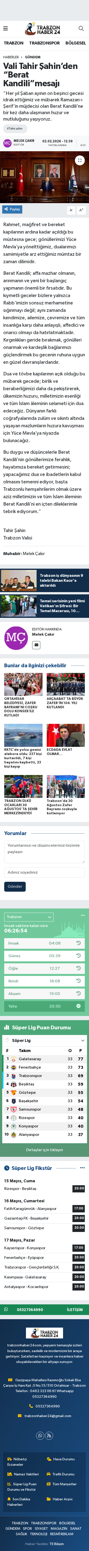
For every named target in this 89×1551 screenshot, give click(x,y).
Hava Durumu (64, 1459)
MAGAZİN (59, 1528)
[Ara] (81, 29)
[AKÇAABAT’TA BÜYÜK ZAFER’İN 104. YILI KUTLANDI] (66, 684)
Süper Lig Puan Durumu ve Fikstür (22, 1486)
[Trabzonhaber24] (42, 28)
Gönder (15, 886)
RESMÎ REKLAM (61, 1534)
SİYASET (41, 1528)
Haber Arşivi (62, 1499)
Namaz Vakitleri (26, 1474)
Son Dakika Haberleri (18, 1502)
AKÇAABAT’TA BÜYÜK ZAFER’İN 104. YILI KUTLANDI (65, 703)
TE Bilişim (56, 1544)
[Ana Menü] (5, 29)
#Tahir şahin (14, 128)
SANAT (76, 1528)
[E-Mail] (36, 645)
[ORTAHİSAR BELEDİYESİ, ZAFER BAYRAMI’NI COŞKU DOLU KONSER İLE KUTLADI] (23, 684)
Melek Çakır (43, 634)
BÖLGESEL (76, 43)
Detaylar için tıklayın (44, 1150)
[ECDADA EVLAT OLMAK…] (66, 735)
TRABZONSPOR (44, 43)
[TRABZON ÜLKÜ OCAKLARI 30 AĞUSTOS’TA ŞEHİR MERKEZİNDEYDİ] (23, 786)
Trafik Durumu (63, 1474)
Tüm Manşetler (64, 1484)
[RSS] (49, 1436)
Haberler (11, 57)
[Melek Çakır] (16, 638)
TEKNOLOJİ (38, 1534)
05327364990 (48, 1406)
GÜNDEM (32, 57)
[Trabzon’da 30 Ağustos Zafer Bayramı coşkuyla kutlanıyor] (66, 786)
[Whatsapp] (40, 1436)
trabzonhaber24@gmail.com (47, 1416)
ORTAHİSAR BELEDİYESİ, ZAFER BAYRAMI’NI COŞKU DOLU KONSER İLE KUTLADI (20, 707)
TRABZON (13, 43)
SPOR (27, 1528)
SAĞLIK (21, 1534)
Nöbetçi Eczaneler (17, 1461)
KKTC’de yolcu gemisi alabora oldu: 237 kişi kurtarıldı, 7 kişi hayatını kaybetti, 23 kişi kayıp (23, 758)
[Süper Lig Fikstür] (82, 1168)
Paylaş (15, 209)
